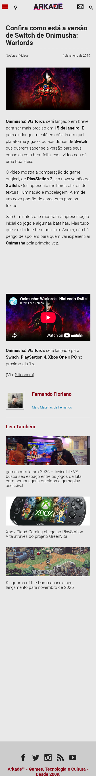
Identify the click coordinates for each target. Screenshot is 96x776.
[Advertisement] (48, 270)
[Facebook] (23, 757)
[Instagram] (48, 757)
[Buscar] (91, 7)
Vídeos (24, 55)
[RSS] (60, 757)
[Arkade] (48, 6)
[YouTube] (72, 757)
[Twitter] (35, 757)
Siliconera (24, 374)
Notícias (11, 55)
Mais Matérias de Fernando (52, 407)
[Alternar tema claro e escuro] (16, 7)
